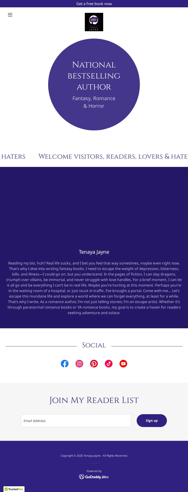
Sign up (152, 420)
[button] (19, 14)
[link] (94, 15)
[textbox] (76, 420)
